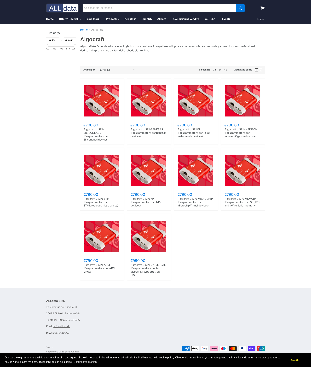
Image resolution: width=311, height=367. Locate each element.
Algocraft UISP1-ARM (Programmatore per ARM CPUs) (99, 268)
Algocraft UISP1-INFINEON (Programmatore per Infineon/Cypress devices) (241, 133)
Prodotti (111, 19)
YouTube (210, 19)
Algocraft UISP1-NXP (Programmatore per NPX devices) (146, 202)
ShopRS (147, 19)
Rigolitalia (130, 19)
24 (214, 69)
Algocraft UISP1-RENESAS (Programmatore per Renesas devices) (148, 133)
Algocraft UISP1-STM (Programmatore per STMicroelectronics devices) (101, 202)
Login (260, 19)
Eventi (226, 19)
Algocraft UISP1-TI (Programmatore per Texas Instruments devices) (194, 133)
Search (49, 347)
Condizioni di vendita (186, 19)
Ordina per (89, 69)
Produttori (92, 19)
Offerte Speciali (69, 19)
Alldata (162, 19)
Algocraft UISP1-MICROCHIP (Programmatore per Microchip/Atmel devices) (195, 202)
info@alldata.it (61, 326)
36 (220, 69)
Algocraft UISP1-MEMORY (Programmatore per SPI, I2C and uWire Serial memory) (242, 202)
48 (225, 69)
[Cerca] (240, 8)
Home (50, 19)
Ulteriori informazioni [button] (85, 362)
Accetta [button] (295, 360)
